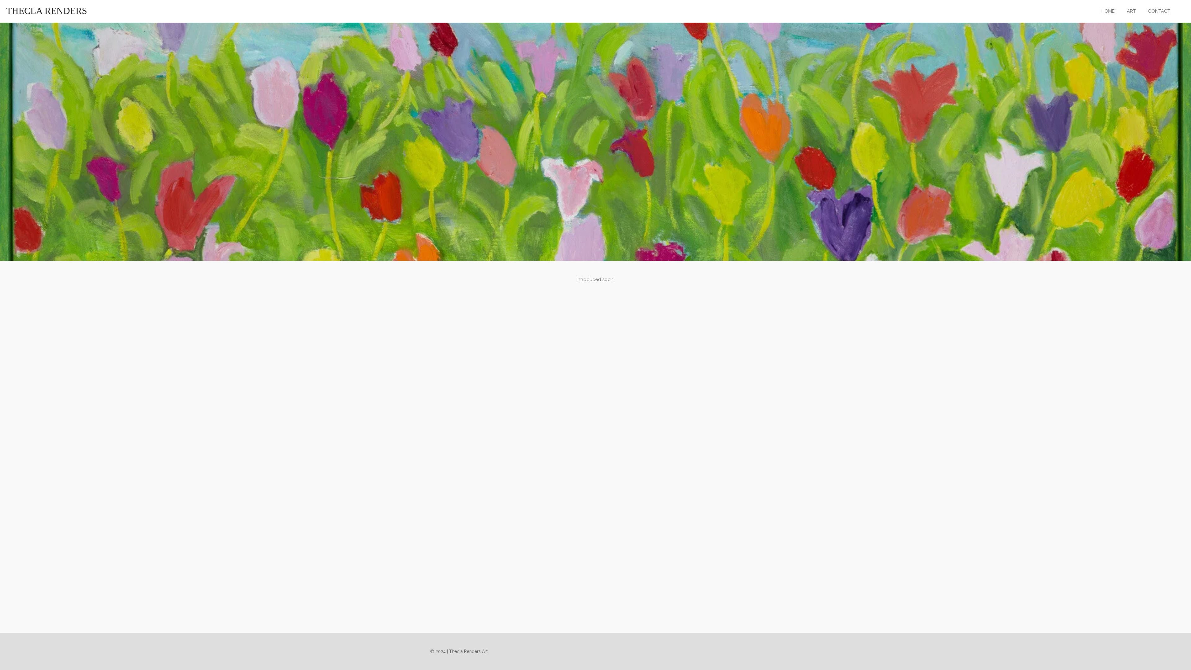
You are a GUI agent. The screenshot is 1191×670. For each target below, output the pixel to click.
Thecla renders (46, 11)
